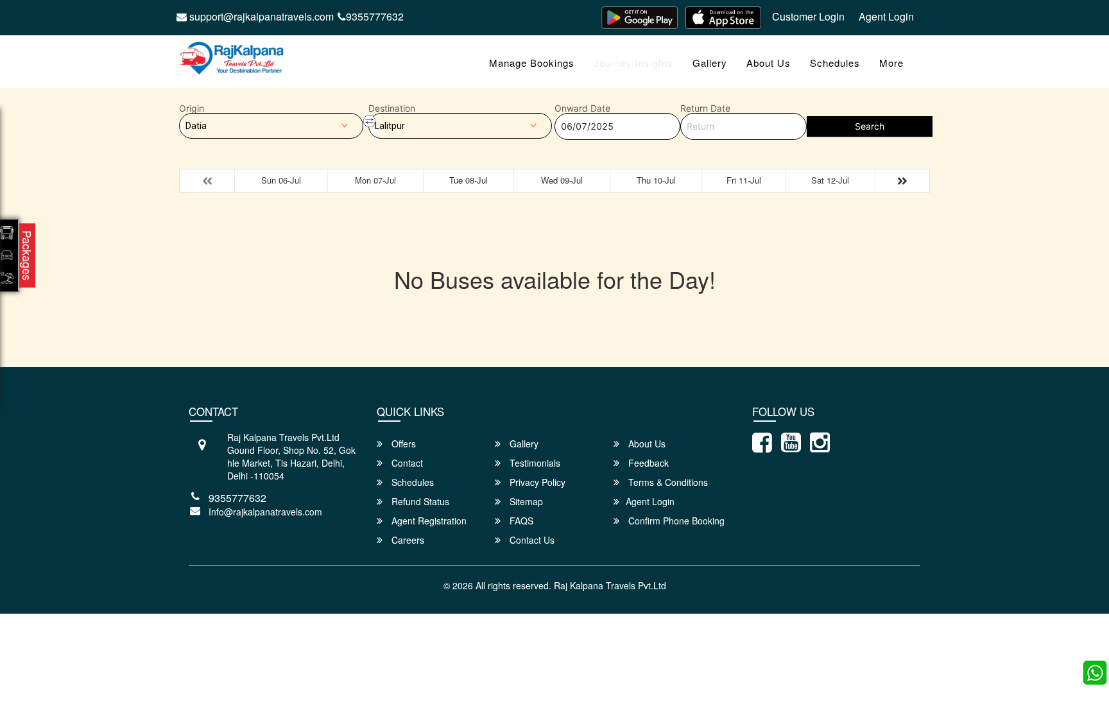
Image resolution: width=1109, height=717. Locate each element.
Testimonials (533, 462)
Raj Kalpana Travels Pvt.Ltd (610, 585)
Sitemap (525, 501)
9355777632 (375, 16)
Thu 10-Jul (656, 180)
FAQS (520, 520)
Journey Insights (633, 62)
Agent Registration (428, 520)
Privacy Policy (536, 482)
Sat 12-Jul (830, 180)
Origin (191, 108)
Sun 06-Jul (281, 180)
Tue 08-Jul (468, 180)
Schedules (835, 62)
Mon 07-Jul (375, 180)
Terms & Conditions (667, 482)
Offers (402, 443)
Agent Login (886, 16)
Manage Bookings (531, 62)
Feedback (647, 462)
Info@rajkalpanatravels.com (265, 511)
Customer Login (808, 16)
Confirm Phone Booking (675, 520)
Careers (406, 539)
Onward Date (582, 108)
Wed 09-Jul (562, 180)
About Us (768, 62)
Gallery (709, 62)
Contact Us (530, 539)
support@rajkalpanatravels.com (260, 16)
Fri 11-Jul (743, 180)
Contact (406, 462)
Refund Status (419, 501)
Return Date (705, 108)
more (891, 62)
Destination (391, 108)
